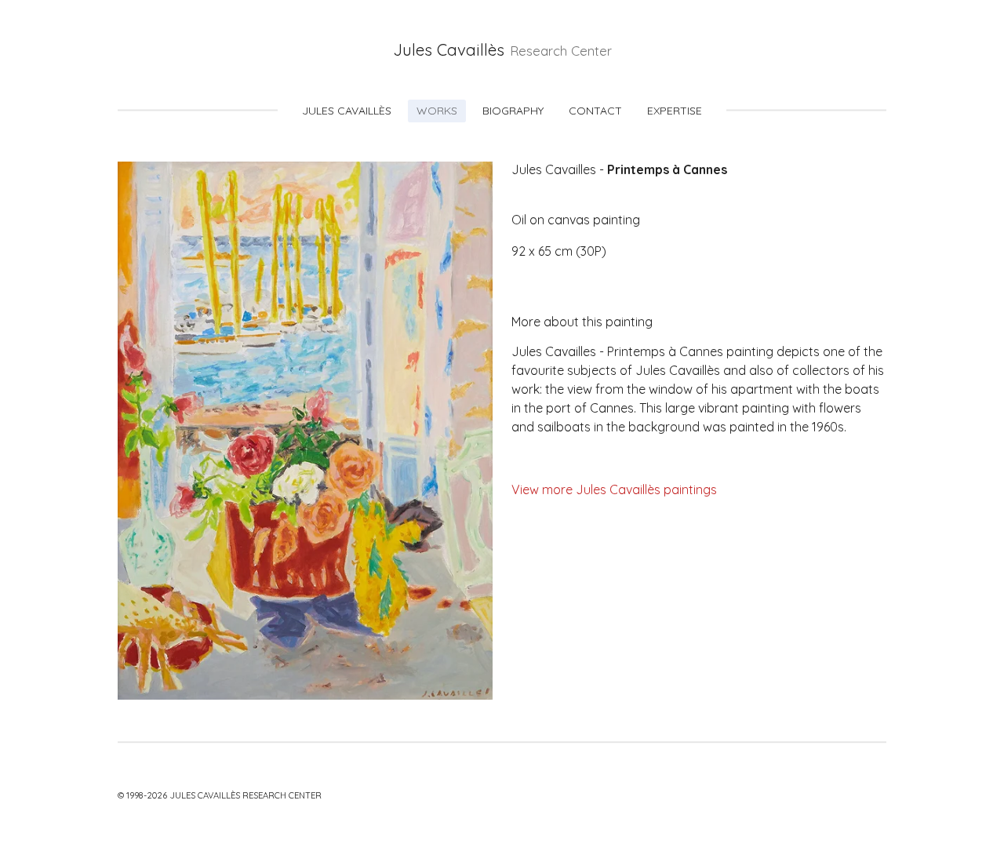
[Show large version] (305, 431)
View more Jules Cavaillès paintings (614, 489)
